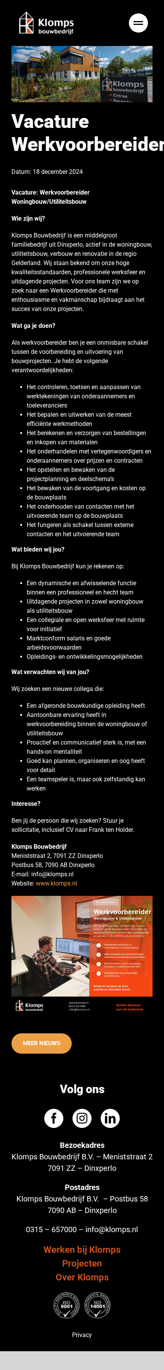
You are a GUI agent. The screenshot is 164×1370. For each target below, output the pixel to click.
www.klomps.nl (56, 883)
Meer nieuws (41, 1043)
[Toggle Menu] (139, 23)
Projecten (82, 1263)
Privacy (82, 1334)
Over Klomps (82, 1277)
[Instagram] (82, 1118)
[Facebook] (53, 1118)
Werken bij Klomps (82, 1249)
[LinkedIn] (110, 1118)
